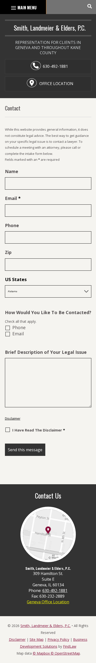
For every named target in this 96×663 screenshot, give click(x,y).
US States (16, 279)
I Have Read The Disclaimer (38, 430)
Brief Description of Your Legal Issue (46, 352)
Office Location (55, 83)
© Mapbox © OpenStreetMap (56, 653)
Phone (12, 225)
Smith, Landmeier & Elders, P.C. (45, 625)
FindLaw (69, 646)
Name (11, 171)
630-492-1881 (55, 66)
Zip (8, 252)
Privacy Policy (58, 639)
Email (13, 198)
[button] (89, 6)
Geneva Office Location (48, 602)
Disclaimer (12, 418)
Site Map (37, 639)
